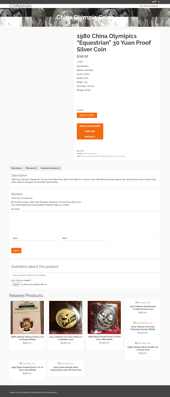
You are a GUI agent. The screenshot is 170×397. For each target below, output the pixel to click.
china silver (121, 156)
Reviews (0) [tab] (31, 168)
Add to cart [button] (27, 348)
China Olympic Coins (90, 153)
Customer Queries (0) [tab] (50, 168)
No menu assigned (149, 6)
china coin (84, 156)
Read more (66, 348)
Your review (15, 209)
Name (15, 238)
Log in (16, 284)
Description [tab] (16, 168)
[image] (39, 99)
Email (64, 238)
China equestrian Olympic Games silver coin (102, 156)
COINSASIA (20, 6)
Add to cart (87, 115)
